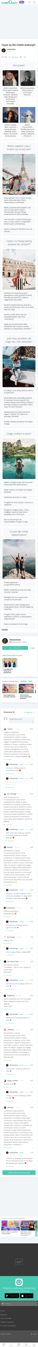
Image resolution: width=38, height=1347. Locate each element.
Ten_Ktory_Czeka (12, 961)
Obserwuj (14, 57)
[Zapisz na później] (25, 57)
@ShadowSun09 (12, 984)
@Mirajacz (9, 893)
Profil (32, 648)
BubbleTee (10, 996)
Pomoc (2, 1311)
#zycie (30, 681)
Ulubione (21, 57)
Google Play (14, 1296)
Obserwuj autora (16, 648)
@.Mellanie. (10, 1158)
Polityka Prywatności (7, 1322)
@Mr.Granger (11, 952)
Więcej (33, 1345)
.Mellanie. (10, 1107)
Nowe (3, 1345)
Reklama (7, 1304)
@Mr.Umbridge (11, 833)
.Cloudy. (10, 729)
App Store (28, 1296)
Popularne (11, 1345)
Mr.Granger (11, 937)
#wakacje (23, 681)
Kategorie (18, 1345)
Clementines (11, 49)
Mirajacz (10, 847)
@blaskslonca (11, 925)
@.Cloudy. (9, 768)
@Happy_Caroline (12, 1095)
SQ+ (21, 2)
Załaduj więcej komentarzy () (19, 1172)
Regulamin (3, 1315)
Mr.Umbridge (11, 794)
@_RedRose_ (10, 1069)
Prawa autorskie (5, 1318)
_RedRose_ (10, 1030)
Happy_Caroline (12, 1081)
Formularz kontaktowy (8, 1326)
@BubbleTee (10, 1018)
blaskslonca (11, 908)
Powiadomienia (26, 1345)
